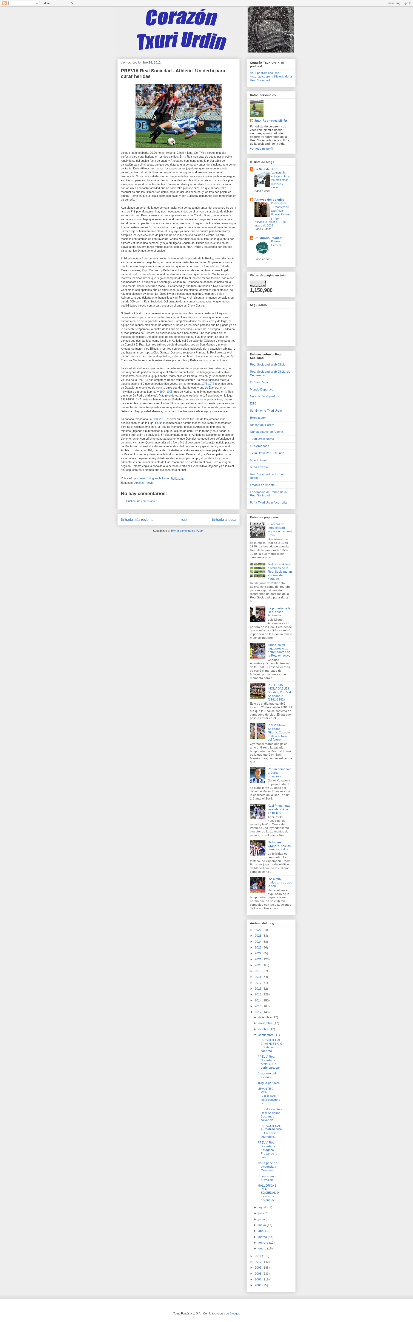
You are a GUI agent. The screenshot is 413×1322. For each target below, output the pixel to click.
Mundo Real (258, 460)
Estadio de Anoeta (262, 485)
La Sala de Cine (265, 169)
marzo (263, 1236)
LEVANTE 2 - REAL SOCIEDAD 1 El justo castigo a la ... (269, 1096)
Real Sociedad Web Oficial (268, 364)
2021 (258, 959)
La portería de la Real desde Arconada (279, 611)
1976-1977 (207, 383)
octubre (264, 1029)
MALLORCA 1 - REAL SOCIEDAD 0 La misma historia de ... (268, 1193)
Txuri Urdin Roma (262, 438)
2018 (258, 976)
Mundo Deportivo (261, 389)
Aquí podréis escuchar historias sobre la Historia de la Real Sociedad (271, 76)
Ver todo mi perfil (261, 148)
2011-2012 (159, 419)
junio (262, 1219)
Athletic (139, 482)
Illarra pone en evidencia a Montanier (267, 1166)
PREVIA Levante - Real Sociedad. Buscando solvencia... (269, 1114)
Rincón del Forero (262, 424)
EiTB (253, 403)
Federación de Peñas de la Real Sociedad (268, 493)
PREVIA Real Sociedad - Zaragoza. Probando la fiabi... (267, 1150)
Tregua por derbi (268, 1083)
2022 (258, 953)
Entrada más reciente (137, 519)
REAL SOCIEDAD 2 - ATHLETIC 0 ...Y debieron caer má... (269, 1045)
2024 (258, 941)
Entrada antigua (224, 519)
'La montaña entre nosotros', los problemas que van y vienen (280, 180)
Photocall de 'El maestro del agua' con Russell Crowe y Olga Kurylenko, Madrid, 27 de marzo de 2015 (272, 214)
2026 (258, 929)
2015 (258, 994)
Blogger (234, 1313)
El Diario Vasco (260, 382)
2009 (258, 1267)
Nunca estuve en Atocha (266, 431)
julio (261, 1213)
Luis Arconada (259, 446)
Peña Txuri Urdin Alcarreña (268, 502)
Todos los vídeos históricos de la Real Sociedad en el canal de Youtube (280, 571)
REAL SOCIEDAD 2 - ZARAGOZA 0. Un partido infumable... (269, 1131)
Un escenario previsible (266, 1177)
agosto (263, 1207)
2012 (258, 1012)
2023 (258, 947)
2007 (258, 1279)
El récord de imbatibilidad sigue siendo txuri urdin (280, 529)
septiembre (266, 1035)
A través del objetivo (269, 199)
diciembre (265, 1017)
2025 (258, 935)
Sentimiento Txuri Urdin (266, 410)
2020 (258, 965)
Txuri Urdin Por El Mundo (267, 453)
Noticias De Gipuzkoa (264, 396)
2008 (258, 1273)
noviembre (266, 1023)
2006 (258, 1285)
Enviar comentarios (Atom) (187, 530)
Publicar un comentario (140, 501)
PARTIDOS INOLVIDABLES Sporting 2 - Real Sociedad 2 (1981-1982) (279, 692)
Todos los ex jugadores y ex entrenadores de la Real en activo (279, 650)
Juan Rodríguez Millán (270, 120)
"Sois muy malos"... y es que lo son (280, 882)
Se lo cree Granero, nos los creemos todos (279, 845)
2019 (258, 971)
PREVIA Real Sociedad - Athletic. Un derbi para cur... (269, 1062)
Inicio (183, 519)
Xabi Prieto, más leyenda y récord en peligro (279, 809)
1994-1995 (166, 391)
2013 (258, 1006)
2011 (258, 1256)
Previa (149, 482)
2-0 (232, 356)
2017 (258, 982)
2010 (258, 1261)
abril (261, 1230)
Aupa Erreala (259, 467)
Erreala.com (258, 417)
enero (262, 1248)
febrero (263, 1242)
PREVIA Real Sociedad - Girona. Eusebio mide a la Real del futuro (279, 732)
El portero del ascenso (266, 1075)
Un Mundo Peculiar (268, 238)
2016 (258, 988)
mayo (262, 1225)
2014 (258, 1000)
